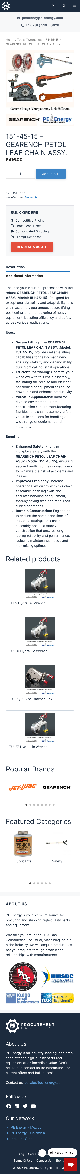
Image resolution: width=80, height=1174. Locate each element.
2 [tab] (30, 805)
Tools (21, 40)
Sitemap (61, 1160)
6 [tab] (46, 805)
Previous (3, 789)
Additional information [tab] (24, 276)
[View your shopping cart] (53, 6)
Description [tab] (15, 267)
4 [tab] (38, 805)
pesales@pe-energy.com (44, 1083)
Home (10, 40)
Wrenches (34, 40)
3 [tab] (34, 805)
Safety (57, 861)
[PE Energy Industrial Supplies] (6, 6)
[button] (64, 6)
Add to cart (51, 174)
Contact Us (43, 1160)
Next (77, 789)
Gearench (30, 197)
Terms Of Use (23, 1160)
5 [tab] (42, 805)
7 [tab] (50, 805)
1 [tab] (26, 805)
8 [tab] (54, 805)
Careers (33, 1154)
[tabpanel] (23, 787)
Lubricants (23, 861)
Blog (21, 1154)
